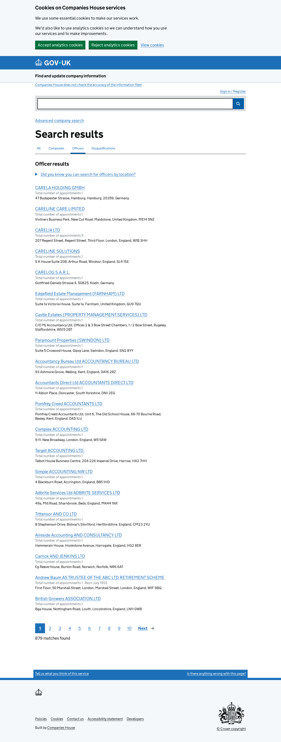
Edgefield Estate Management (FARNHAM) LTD (80, 293)
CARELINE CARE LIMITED (60, 208)
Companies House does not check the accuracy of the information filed (88, 85)
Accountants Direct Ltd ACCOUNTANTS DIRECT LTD (84, 382)
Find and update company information (70, 75)
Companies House (61, 728)
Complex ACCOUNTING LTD (61, 429)
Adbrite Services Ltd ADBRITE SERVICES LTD (77, 492)
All (39, 148)
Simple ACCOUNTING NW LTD (64, 471)
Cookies (57, 719)
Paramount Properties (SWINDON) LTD (72, 340)
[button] (85, 174)
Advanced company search (59, 120)
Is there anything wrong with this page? (216, 673)
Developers (135, 719)
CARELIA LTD (47, 230)
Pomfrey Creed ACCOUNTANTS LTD (68, 403)
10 (129, 628)
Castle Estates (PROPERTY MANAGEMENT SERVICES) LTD (91, 314)
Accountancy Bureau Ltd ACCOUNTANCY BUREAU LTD (87, 361)
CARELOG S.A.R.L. (52, 272)
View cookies (152, 45)
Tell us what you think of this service (62, 673)
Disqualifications (103, 148)
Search (238, 103)
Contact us (75, 719)
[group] (104, 175)
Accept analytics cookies (60, 44)
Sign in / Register (233, 91)
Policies (41, 719)
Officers (78, 148)
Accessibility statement (105, 719)
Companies (56, 148)
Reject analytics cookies (113, 44)
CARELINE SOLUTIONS (57, 251)
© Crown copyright (231, 729)
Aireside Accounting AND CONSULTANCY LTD (78, 535)
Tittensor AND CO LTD (56, 514)
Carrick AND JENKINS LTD (60, 556)
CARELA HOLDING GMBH (60, 187)
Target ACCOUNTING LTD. (60, 450)
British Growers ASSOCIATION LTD (68, 598)
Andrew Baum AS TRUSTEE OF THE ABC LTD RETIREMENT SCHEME (99, 577)
